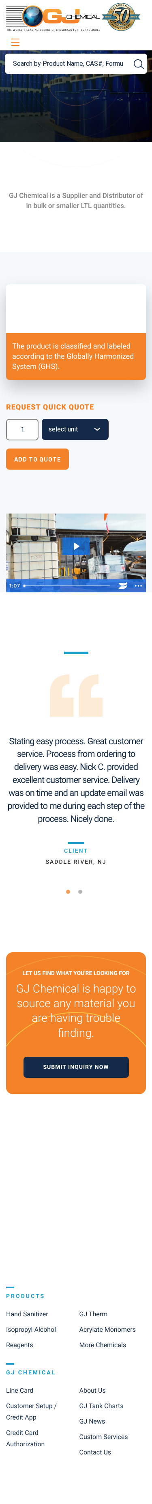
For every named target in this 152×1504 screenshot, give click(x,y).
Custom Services (103, 1437)
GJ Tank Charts (101, 1406)
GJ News (92, 1421)
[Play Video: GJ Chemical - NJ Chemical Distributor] (76, 546)
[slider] (67, 585)
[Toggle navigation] (14, 42)
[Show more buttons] (138, 585)
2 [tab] (83, 892)
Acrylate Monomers (107, 1329)
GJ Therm (93, 1314)
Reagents (19, 1345)
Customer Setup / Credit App (31, 1411)
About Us (92, 1390)
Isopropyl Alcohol (31, 1329)
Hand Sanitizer (27, 1314)
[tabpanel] (76, 759)
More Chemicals (102, 1345)
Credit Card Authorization (25, 1438)
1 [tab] (71, 892)
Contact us (95, 1452)
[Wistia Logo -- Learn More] (123, 585)
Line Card (19, 1390)
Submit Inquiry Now (76, 1067)
